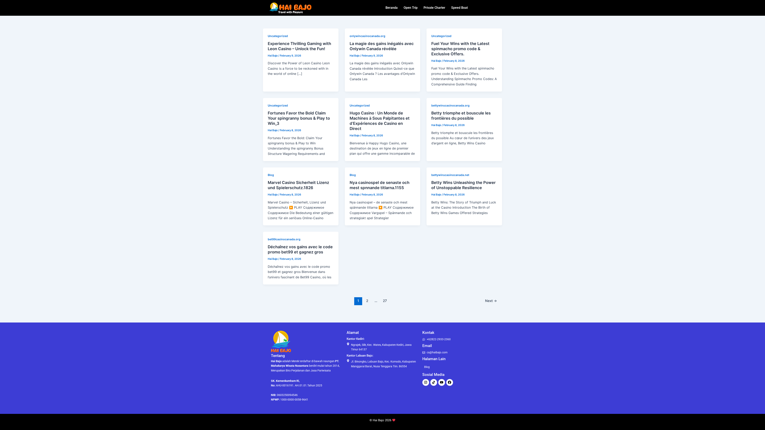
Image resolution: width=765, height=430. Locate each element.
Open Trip (411, 8)
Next (491, 301)
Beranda (391, 8)
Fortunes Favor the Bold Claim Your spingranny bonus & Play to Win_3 (299, 118)
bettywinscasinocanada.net (450, 175)
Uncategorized (278, 36)
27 (385, 301)
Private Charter (434, 8)
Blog (271, 175)
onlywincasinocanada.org (367, 36)
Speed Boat (459, 8)
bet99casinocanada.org (284, 239)
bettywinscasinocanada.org (450, 105)
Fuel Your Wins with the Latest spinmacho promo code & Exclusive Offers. (460, 48)
